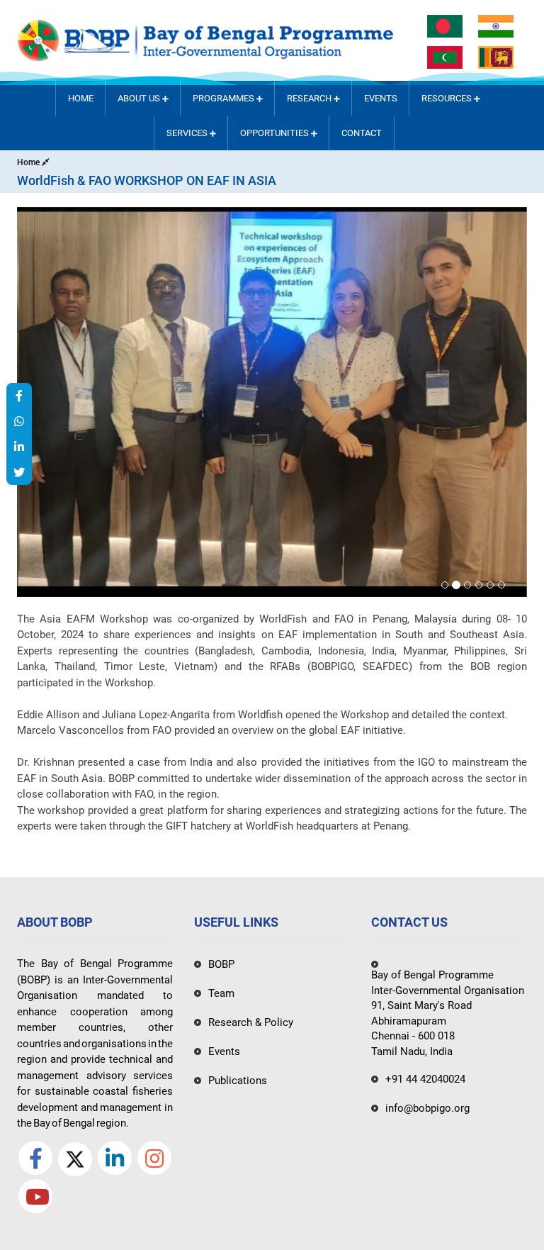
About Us (140, 98)
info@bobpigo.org (427, 1108)
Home (81, 98)
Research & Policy (250, 1022)
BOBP (221, 964)
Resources (447, 98)
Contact (361, 133)
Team (221, 993)
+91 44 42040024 (425, 1079)
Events (380, 98)
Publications (237, 1080)
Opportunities (275, 133)
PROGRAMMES (224, 98)
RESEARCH (310, 98)
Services (188, 133)
